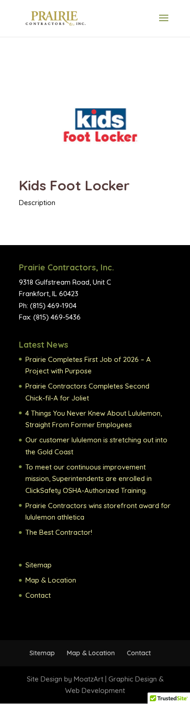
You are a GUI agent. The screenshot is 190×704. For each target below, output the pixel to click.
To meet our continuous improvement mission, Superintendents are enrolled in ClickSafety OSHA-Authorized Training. (88, 479)
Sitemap (38, 565)
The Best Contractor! (58, 532)
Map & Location (50, 580)
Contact (38, 595)
